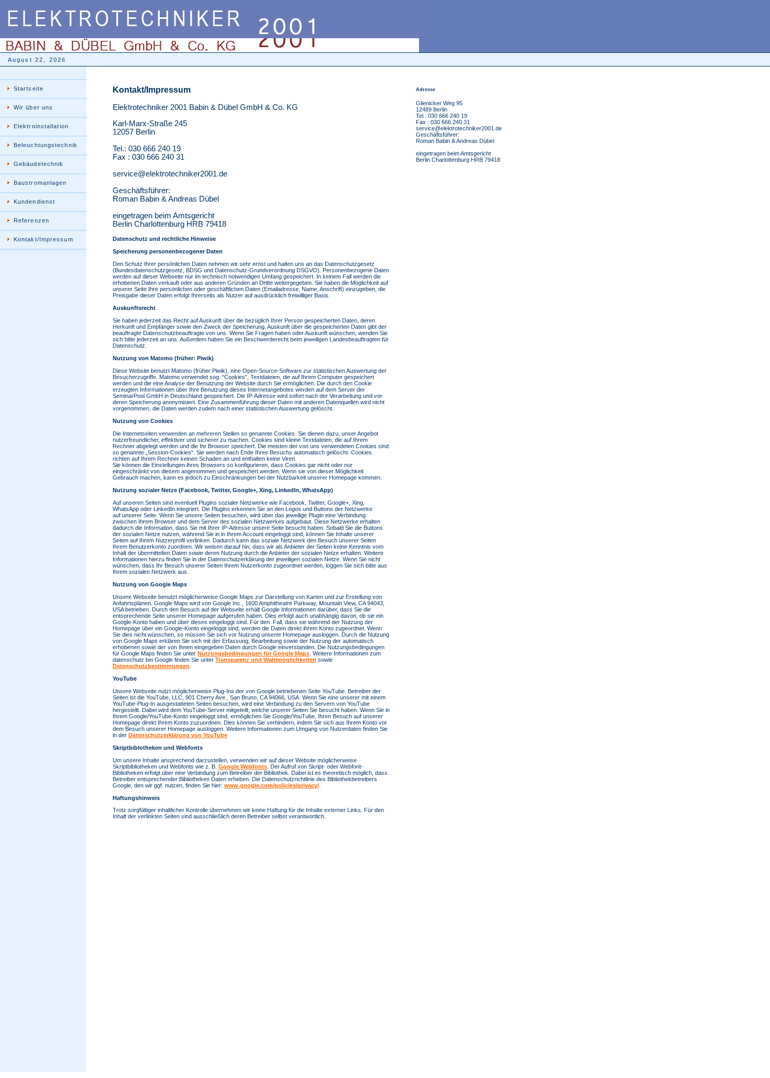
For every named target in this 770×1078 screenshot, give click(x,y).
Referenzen (31, 220)
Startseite (28, 88)
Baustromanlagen (40, 183)
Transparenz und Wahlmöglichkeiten (265, 660)
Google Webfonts (242, 766)
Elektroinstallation (41, 126)
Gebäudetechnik (38, 164)
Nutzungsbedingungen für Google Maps (253, 653)
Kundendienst (34, 201)
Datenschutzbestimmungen (151, 666)
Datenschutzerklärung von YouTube (177, 735)
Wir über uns (33, 107)
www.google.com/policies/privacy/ (271, 785)
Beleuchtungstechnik (46, 145)
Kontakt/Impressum (43, 239)
